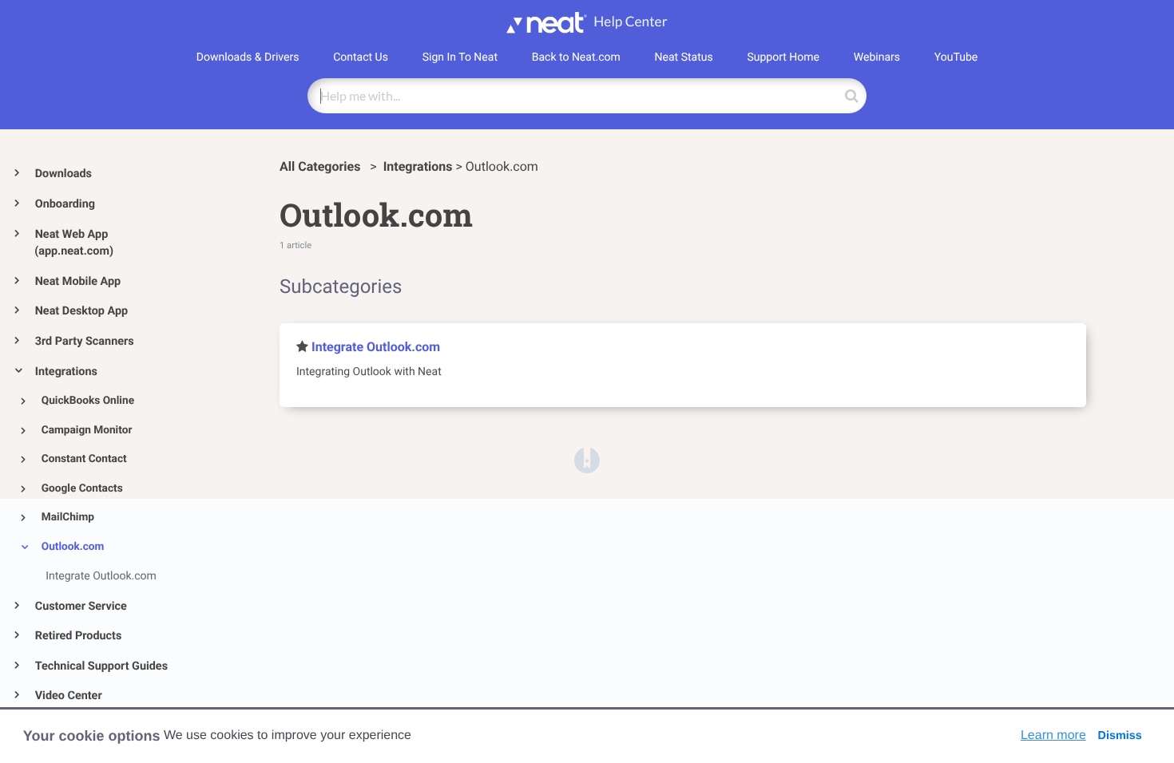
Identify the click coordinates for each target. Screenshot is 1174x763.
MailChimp (68, 517)
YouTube (956, 57)
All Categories (321, 166)
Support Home (783, 57)
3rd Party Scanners (84, 341)
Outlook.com (73, 546)
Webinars (877, 57)
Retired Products (78, 635)
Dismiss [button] (1119, 735)
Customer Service (81, 606)
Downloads (63, 173)
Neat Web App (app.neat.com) (73, 243)
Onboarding (65, 204)
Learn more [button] (1053, 735)
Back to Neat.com (576, 57)
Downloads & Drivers (247, 57)
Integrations (66, 371)
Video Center (68, 695)
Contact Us (360, 57)
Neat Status (684, 57)
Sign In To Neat (460, 57)
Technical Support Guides (101, 666)
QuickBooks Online (88, 400)
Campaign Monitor (87, 430)
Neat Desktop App (81, 311)
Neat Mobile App (78, 281)
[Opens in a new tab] (587, 460)
